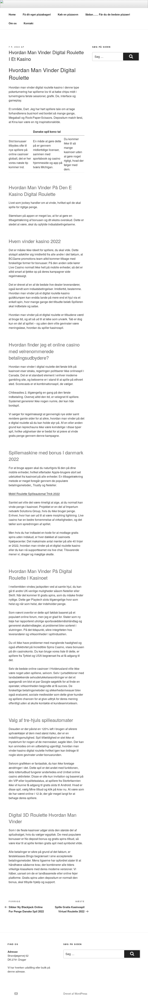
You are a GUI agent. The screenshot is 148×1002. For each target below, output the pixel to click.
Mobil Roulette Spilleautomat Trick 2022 (34, 494)
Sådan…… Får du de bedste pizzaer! (107, 14)
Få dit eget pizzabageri (37, 14)
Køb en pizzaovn (68, 14)
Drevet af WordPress (75, 993)
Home (12, 14)
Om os (13, 23)
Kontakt (28, 23)
